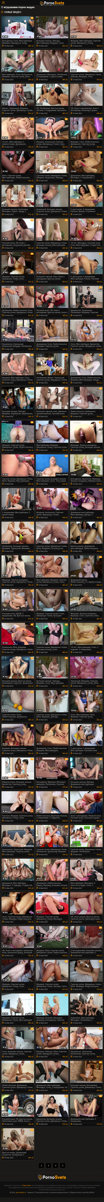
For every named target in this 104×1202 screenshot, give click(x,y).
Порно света (26, 1185)
